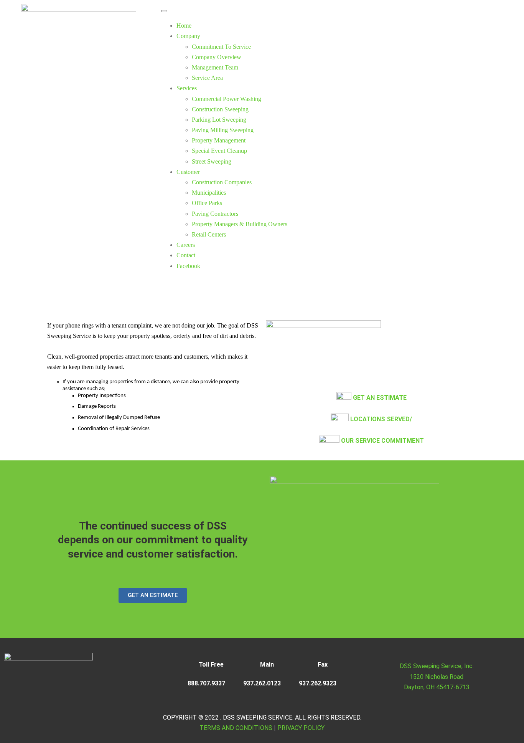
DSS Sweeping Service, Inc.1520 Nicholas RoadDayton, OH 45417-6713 (437, 676)
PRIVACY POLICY (301, 727)
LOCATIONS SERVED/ (381, 419)
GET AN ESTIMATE (380, 397)
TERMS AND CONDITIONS (235, 727)
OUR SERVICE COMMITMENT (382, 440)
